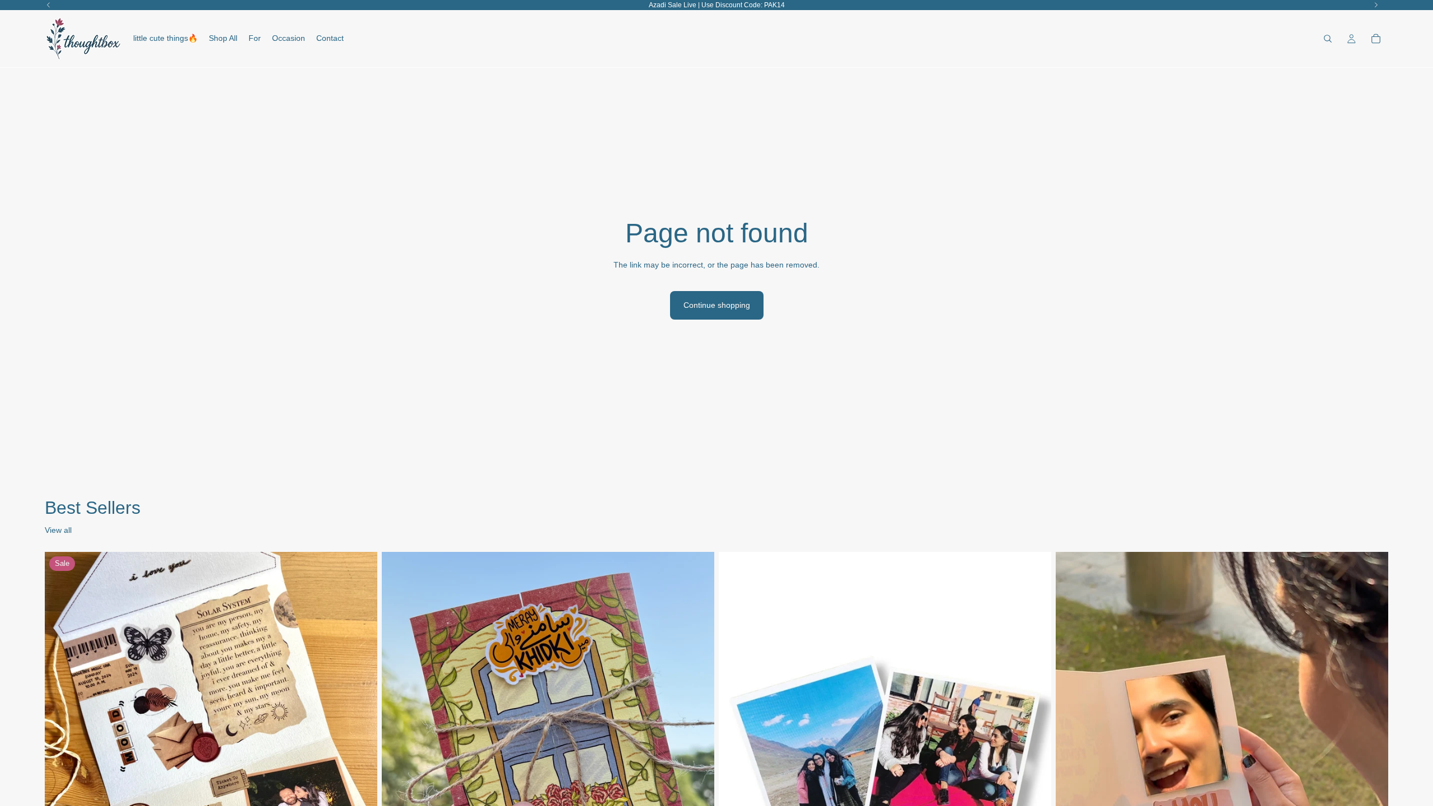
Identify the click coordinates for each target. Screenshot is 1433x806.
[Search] (1327, 38)
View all (58, 530)
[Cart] (1376, 38)
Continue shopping (716, 305)
